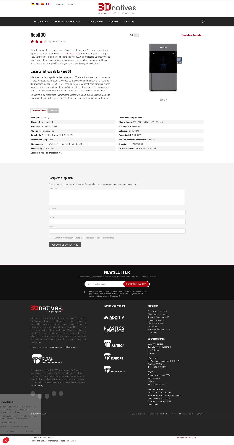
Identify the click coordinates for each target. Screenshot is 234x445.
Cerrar (12, 431)
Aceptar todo (50, 431)
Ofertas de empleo (156, 323)
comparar (181, 437)
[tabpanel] (164, 68)
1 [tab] (161, 100)
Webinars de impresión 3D (159, 329)
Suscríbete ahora (136, 284)
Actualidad (41, 21)
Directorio (96, 21)
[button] (5, 440)
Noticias (53, 110)
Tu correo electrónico (96, 284)
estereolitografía (72, 53)
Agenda (113, 21)
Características (39, 110)
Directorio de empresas (158, 314)
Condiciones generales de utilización (162, 414)
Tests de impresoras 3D (158, 317)
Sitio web (52, 227)
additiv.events (70, 347)
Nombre (52, 208)
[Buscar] (203, 21)
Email (51, 218)
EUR (131, 35)
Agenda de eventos (156, 320)
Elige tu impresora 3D (157, 311)
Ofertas (129, 21)
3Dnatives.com (55, 347)
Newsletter (153, 326)
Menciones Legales (186, 414)
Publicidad (72, 5)
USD (137, 35)
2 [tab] (165, 100)
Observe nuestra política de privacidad (19, 423)
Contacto (59, 5)
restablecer (191, 437)
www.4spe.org (36, 385)
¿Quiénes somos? (138, 414)
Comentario (53, 188)
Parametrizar (31, 431)
